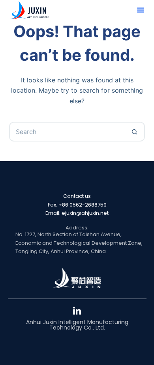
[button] (140, 10)
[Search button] (135, 132)
